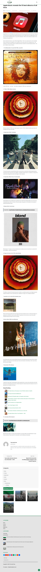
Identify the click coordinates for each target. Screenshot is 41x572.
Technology (8, 487)
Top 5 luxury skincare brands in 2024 (14, 407)
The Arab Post (13, 442)
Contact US (6, 560)
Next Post (32, 456)
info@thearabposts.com (12, 567)
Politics (5, 473)
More (5, 481)
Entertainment (7, 483)
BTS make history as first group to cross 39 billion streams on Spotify (20, 390)
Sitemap (5, 557)
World (5, 477)
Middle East (6, 475)
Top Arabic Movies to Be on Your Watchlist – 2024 (16, 413)
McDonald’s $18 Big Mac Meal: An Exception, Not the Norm (18, 396)
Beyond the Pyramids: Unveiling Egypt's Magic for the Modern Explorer (29, 459)
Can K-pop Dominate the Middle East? (14, 393)
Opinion (5, 479)
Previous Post (9, 456)
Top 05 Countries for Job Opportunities (14, 402)
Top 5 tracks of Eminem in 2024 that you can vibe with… (18, 410)
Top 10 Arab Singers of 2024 (13, 405)
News (5, 471)
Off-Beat (7, 485)
